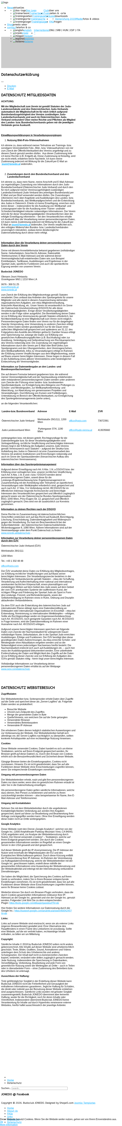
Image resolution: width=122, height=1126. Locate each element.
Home (10, 1108)
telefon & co (23, 27)
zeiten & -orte (58, 13)
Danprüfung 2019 (65, 19)
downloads (61, 16)
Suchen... (6, 1088)
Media (79, 19)
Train (47, 13)
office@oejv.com (77, 420)
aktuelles (18, 7)
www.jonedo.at (9, 289)
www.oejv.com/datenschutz (15, 669)
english (28, 30)
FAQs (10, 1113)
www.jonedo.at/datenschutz (15, 533)
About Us (12, 1111)
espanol (29, 38)
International (41, 30)
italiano (28, 41)
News (10, 7)
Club (46, 10)
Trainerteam (36, 13)
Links (10, 1116)
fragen (58, 21)
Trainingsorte (37, 19)
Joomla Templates (84, 1102)
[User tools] (2, 81)
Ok (1, 1122)
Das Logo (31, 10)
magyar (28, 35)
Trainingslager (39, 21)
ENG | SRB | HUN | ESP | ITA (64, 30)
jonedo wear (20, 24)
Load (52, 16)
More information (9, 1124)
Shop (10, 24)
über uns (54, 10)
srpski (25, 33)
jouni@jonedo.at (11, 164)
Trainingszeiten (40, 16)
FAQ (51, 21)
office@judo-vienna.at (80, 430)
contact (11, 27)
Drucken (11, 86)
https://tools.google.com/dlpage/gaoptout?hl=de (34, 903)
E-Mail (10, 88)
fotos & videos (91, 19)
